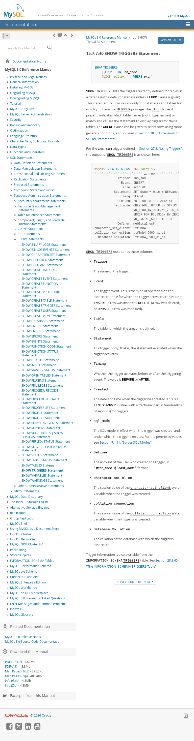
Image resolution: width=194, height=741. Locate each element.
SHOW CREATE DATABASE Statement (39, 272)
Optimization (19, 130)
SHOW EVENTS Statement (39, 341)
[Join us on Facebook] (9, 728)
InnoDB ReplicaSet (23, 539)
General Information (24, 82)
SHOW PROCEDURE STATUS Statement (41, 401)
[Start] (60, 35)
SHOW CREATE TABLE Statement (44, 300)
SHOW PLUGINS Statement (40, 380)
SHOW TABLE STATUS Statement (44, 460)
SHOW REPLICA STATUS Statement (45, 441)
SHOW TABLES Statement (39, 465)
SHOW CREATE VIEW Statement (43, 316)
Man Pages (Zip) (16, 676)
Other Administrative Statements (41, 486)
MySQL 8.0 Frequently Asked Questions (37, 598)
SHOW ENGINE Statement (39, 326)
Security (15, 119)
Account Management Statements (42, 201)
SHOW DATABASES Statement (42, 321)
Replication (18, 513)
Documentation (20, 24)
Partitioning (18, 550)
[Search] (49, 48)
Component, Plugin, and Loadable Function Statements (41, 222)
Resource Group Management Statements (39, 208)
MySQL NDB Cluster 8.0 (26, 544)
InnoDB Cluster (20, 534)
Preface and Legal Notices (28, 77)
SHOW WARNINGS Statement (42, 480)
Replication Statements (30, 179)
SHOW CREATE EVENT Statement (44, 278)
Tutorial (15, 103)
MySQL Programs (22, 109)
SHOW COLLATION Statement (42, 260)
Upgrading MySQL (23, 93)
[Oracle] (16, 715)
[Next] (72, 35)
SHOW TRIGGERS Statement (42, 470)
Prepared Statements (29, 184)
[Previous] (54, 35)
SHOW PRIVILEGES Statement (42, 385)
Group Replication (22, 518)
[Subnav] (7, 82)
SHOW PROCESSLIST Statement (43, 408)
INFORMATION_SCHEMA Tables (32, 561)
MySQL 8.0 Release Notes (23, 637)
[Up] (65, 35)
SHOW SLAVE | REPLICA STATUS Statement (44, 449)
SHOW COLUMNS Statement (41, 265)
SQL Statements (21, 158)
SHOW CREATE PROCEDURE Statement (41, 294)
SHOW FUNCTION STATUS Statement (39, 353)
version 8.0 (169, 40)
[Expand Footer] (185, 716)
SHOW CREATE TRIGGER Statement (46, 305)
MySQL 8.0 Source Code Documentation (33, 641)
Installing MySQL (21, 87)
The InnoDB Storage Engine (29, 502)
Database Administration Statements (40, 195)
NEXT (147, 582)
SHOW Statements (31, 239)
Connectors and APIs (24, 577)
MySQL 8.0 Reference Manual (107, 37)
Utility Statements (26, 491)
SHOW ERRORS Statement (39, 336)
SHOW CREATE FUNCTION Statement (39, 286)
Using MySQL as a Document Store (34, 529)
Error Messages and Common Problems (38, 604)
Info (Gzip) (12, 681)
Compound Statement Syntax (34, 190)
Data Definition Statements (33, 163)
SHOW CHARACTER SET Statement (45, 255)
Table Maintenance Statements (39, 215)
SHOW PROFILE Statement (39, 413)
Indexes (15, 609)
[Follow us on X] (18, 728)
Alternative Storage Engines (29, 507)
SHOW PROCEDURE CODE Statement (39, 392)
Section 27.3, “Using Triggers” (160, 148)
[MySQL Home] (14, 10)
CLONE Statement (30, 229)
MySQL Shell (19, 523)
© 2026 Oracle (40, 715)
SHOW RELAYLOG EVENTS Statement (47, 423)
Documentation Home (29, 61)
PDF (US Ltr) (13, 662)
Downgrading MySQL (25, 98)
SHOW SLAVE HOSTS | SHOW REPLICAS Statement (42, 435)
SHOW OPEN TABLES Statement (43, 375)
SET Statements (29, 234)
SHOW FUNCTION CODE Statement (46, 346)
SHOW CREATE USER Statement (43, 310)
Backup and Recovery (25, 125)
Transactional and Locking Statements (40, 174)
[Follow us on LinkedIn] (28, 728)
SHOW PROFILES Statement (40, 418)
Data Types (18, 147)
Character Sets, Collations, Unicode (35, 141)
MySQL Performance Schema (30, 566)
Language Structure (24, 136)
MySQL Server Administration (31, 114)
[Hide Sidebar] (6, 36)
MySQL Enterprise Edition (28, 582)
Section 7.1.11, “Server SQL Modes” (126, 442)
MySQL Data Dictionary (26, 497)
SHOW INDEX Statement (38, 365)
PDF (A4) (11, 666)
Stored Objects (20, 555)
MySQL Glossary (21, 614)
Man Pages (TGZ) (17, 671)
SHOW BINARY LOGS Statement (43, 244)
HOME (132, 582)
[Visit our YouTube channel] (37, 728)
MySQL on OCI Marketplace (29, 593)
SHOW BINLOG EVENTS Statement (45, 250)
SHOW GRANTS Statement (40, 360)
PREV (122, 582)
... (133, 37)
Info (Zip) (11, 685)
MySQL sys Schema (23, 571)
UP (139, 582)
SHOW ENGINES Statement (40, 331)
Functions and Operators (27, 152)
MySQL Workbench (23, 587)
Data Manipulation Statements (35, 168)
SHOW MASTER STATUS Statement (45, 370)
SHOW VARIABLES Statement (41, 475)
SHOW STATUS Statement (39, 455)
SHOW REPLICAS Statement (40, 428)
